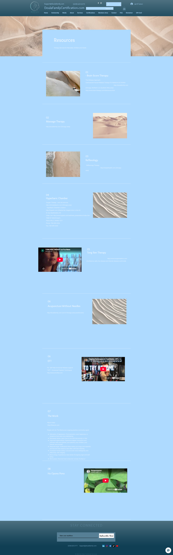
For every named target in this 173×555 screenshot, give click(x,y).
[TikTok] (114, 546)
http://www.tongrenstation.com (117, 258)
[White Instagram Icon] (101, 3)
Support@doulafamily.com (54, 4)
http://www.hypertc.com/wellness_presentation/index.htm (71, 215)
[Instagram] (107, 546)
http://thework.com (53, 425)
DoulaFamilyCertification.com (64, 8)
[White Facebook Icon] (98, 3)
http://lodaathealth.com (107, 168)
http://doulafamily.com (121, 85)
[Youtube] (117, 546)
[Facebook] (110, 546)
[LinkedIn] (103, 546)
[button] (124, 8)
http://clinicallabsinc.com (54, 205)
